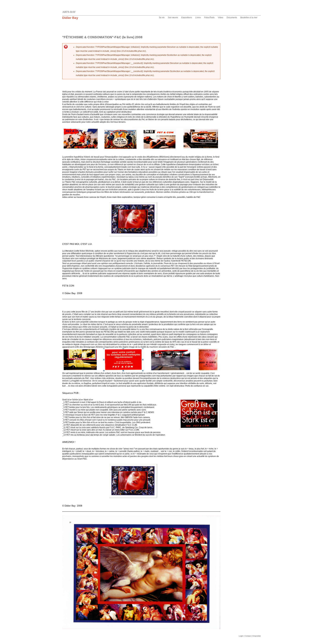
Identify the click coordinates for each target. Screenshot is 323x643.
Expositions (186, 17)
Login (241, 636)
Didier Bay (70, 18)
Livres (198, 17)
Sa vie (162, 17)
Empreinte (257, 636)
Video (220, 17)
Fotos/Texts (209, 17)
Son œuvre (173, 17)
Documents (232, 17)
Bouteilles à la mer (248, 17)
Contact (248, 636)
